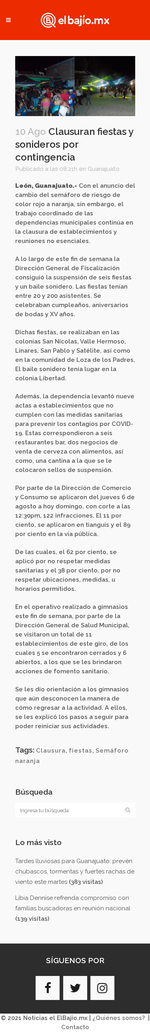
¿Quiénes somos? (118, 1018)
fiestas (80, 750)
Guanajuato (104, 169)
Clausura (51, 750)
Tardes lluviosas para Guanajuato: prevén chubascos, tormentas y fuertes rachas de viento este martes (74, 871)
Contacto (75, 1027)
